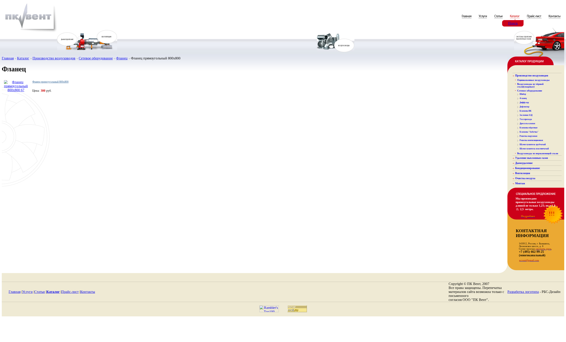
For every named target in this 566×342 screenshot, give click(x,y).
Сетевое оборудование (96, 58)
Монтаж (520, 183)
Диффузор (524, 102)
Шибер (523, 94)
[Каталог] (515, 19)
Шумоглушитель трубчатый (533, 144)
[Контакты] (554, 19)
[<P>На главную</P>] (29, 32)
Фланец (122, 58)
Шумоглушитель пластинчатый (534, 149)
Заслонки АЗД (526, 115)
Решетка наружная (528, 136)
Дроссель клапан (527, 123)
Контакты (87, 292)
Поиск (513, 23)
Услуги (27, 292)
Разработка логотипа (523, 292)
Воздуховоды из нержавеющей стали (537, 153)
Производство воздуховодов (54, 58)
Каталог (23, 58)
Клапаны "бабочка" (529, 132)
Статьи (39, 292)
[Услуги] (483, 19)
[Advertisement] (283, 330)
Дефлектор (524, 107)
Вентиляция (522, 173)
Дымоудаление (524, 163)
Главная (8, 58)
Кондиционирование (527, 168)
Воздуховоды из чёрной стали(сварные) (530, 85)
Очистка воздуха (525, 178)
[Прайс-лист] (534, 19)
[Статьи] (499, 19)
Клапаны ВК (526, 111)
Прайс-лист (70, 292)
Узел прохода (526, 119)
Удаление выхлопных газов (531, 158)
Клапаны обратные (528, 128)
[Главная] (467, 19)
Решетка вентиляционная (531, 140)
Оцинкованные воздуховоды (533, 80)
